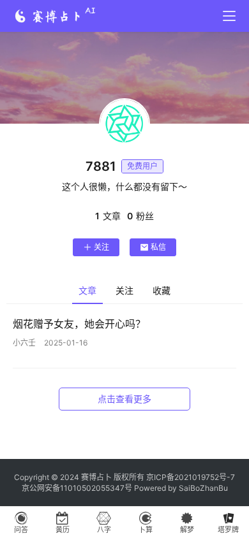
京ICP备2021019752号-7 (190, 477)
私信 (158, 247)
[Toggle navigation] (229, 15)
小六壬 (24, 342)
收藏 (161, 290)
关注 (101, 247)
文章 (87, 290)
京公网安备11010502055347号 (77, 488)
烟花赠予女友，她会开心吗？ (79, 323)
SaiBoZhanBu (203, 488)
